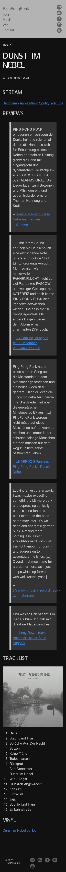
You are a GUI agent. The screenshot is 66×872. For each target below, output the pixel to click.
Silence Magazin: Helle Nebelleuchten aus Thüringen (31, 219)
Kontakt (8, 29)
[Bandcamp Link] (59, 13)
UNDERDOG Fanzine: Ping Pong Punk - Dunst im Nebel (33, 466)
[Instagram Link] (59, 25)
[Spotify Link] (59, 7)
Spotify (44, 102)
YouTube (56, 102)
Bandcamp (11, 102)
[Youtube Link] (59, 30)
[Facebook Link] (59, 19)
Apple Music (29, 102)
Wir (5, 24)
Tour (6, 14)
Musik (7, 19)
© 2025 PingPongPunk (13, 861)
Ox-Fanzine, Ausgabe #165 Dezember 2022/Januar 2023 (30, 342)
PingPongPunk (16, 8)
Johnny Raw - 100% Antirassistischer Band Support (29, 637)
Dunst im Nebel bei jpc (19, 830)
